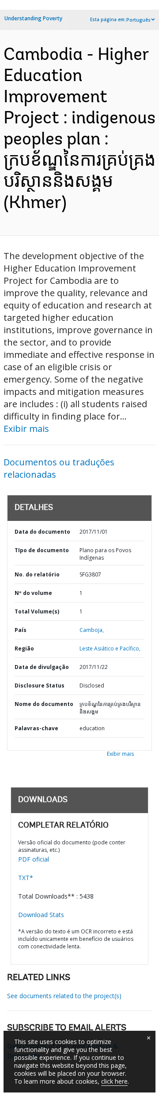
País (20, 630)
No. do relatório (37, 574)
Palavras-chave (36, 728)
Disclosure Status (39, 685)
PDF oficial (33, 859)
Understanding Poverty (33, 18)
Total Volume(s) (37, 611)
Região (24, 648)
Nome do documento (44, 704)
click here (114, 1081)
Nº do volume (33, 593)
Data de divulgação (42, 667)
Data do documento (42, 531)
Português (138, 20)
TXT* (25, 877)
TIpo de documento (42, 550)
